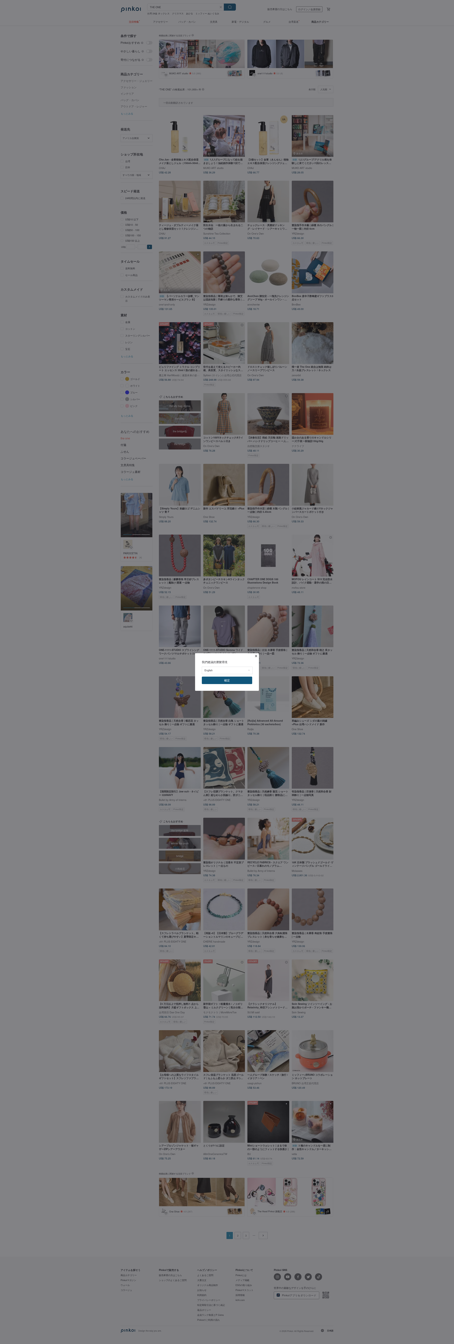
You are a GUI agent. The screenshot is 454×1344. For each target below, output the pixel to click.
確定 (227, 680)
